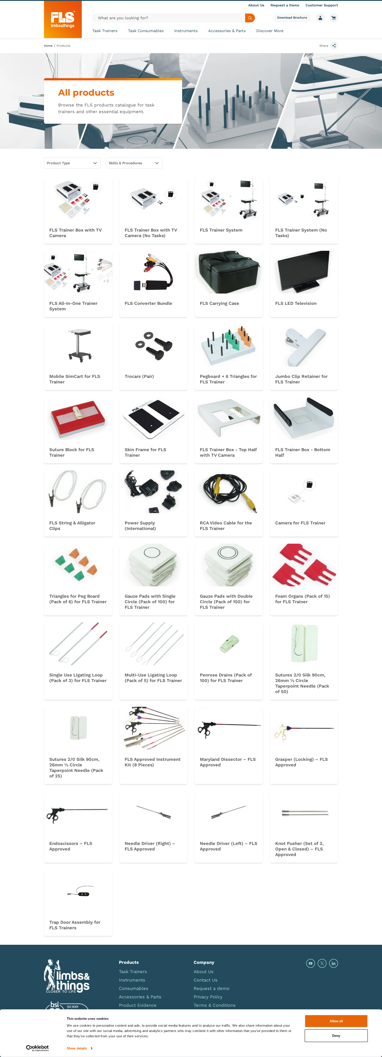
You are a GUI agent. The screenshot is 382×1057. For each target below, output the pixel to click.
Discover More (269, 30)
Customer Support (322, 5)
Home (48, 45)
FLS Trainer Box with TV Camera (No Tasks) (151, 232)
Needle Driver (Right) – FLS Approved (150, 846)
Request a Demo (285, 5)
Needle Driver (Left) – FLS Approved (228, 846)
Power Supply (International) (140, 525)
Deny (336, 1035)
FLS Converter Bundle (148, 303)
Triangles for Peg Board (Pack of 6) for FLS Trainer (78, 598)
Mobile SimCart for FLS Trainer (74, 379)
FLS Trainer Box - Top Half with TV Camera (228, 452)
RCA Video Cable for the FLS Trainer (226, 525)
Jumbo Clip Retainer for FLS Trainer (301, 379)
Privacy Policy (208, 996)
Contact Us (206, 980)
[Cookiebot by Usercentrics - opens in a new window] (37, 1048)
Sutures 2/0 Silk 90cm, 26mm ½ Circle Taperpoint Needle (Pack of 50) (302, 683)
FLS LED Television (296, 303)
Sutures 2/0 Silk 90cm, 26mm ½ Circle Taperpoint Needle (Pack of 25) (76, 768)
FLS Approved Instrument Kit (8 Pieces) (153, 762)
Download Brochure (292, 17)
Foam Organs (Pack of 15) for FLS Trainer (302, 598)
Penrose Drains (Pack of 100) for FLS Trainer (226, 677)
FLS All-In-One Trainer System (73, 306)
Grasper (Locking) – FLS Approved (301, 762)
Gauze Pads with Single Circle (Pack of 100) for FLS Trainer (150, 601)
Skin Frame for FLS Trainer (145, 452)
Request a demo (211, 988)
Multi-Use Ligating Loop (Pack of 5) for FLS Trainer (153, 677)
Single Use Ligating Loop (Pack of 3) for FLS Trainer (78, 677)
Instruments (186, 30)
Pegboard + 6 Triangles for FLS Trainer (228, 379)
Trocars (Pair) (139, 376)
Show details (77, 1048)
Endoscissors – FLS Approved (70, 846)
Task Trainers (104, 30)
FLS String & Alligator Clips (72, 525)
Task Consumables (146, 30)
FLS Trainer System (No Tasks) (301, 232)
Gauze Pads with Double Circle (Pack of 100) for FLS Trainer (226, 601)
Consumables (133, 988)
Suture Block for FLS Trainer (71, 452)
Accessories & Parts (227, 30)
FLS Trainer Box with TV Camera (75, 232)
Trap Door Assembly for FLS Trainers (74, 925)
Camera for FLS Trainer (300, 523)
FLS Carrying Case (219, 303)
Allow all (336, 1021)
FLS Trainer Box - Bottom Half (302, 452)
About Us (256, 5)
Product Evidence (138, 1005)
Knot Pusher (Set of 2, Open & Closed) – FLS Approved (299, 849)
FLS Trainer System (221, 230)
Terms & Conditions (215, 1005)
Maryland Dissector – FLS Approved (228, 762)
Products (63, 45)
